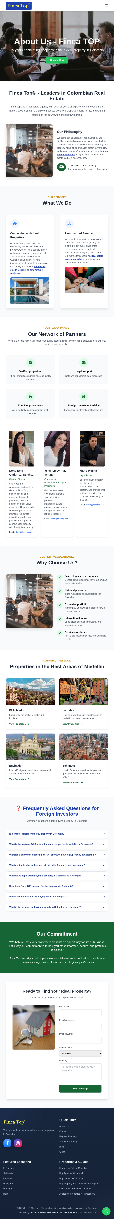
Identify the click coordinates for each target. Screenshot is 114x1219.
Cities (62, 1152)
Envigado (8, 1183)
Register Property (68, 1136)
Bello (5, 1194)
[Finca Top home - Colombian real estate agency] (14, 1122)
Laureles (7, 1178)
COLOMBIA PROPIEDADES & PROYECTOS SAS (53, 1212)
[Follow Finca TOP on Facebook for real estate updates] (7, 1143)
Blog (61, 1147)
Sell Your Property (68, 1141)
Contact (63, 1131)
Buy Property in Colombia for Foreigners (79, 1183)
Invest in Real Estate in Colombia (75, 1188)
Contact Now (57, 60)
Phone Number (66, 1034)
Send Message (80, 1088)
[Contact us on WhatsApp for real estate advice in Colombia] (106, 1211)
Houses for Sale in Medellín (73, 1168)
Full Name (64, 1006)
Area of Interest (66, 1047)
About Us (64, 1126)
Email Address (66, 1020)
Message (63, 1060)
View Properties (17, 724)
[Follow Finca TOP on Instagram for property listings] (18, 1143)
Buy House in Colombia (71, 1178)
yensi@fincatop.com (60, 519)
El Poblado (8, 1168)
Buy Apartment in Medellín (72, 1173)
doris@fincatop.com (24, 532)
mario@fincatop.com (95, 505)
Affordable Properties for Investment (77, 1194)
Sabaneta (8, 1173)
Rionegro (8, 1188)
